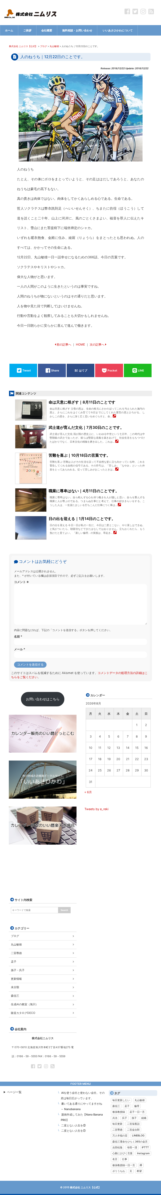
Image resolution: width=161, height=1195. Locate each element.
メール (19, 649)
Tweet (26, 370)
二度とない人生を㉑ (73, 1130)
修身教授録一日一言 (123, 1165)
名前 (18, 636)
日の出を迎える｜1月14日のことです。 (82, 518)
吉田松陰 (117, 1147)
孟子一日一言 (137, 1111)
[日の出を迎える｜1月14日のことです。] (115, 532)
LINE (141, 370)
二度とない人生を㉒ (73, 1125)
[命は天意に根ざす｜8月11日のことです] (114, 416)
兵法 (114, 1117)
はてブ (83, 370)
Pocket (112, 370)
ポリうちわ (118, 1171)
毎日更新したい (121, 1100)
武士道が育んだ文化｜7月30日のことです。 (86, 427)
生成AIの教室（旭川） (24, 1004)
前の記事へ (64, 344)
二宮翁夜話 (133, 1123)
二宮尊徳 (16, 953)
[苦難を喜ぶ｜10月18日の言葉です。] (116, 469)
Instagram (143, 1153)
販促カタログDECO (23, 1012)
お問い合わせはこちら (43, 699)
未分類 (15, 987)
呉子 (124, 1117)
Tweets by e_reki (96, 809)
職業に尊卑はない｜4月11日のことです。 (84, 491)
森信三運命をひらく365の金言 (130, 1141)
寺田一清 (132, 1147)
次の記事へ (97, 344)
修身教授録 (118, 1111)
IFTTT (145, 1147)
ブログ (15, 936)
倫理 (136, 1106)
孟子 (13, 961)
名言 (114, 1159)
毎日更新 (117, 1123)
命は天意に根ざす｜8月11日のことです (82, 402)
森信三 (15, 995)
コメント (21, 582)
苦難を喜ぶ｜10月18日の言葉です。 (79, 455)
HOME (80, 344)
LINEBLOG (138, 1135)
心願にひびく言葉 (122, 1153)
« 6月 (88, 792)
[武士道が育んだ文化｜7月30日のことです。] (116, 441)
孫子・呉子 (18, 970)
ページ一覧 (14, 1092)
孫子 (134, 1117)
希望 (139, 1171)
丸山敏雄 (16, 944)
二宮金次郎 (133, 1129)
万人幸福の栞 (119, 1135)
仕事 (124, 1159)
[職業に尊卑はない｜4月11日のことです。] (119, 505)
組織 (143, 1117)
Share (55, 370)
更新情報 (16, 978)
